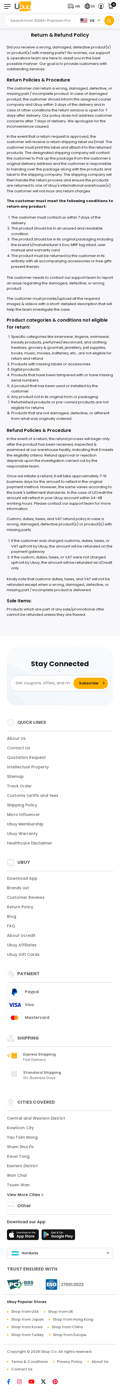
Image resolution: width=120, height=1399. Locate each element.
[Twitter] (46, 1382)
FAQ (11, 926)
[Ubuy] (23, 6)
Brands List (18, 888)
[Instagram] (22, 1382)
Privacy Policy (69, 1361)
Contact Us (18, 748)
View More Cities (24, 1194)
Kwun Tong (18, 1156)
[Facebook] (11, 1382)
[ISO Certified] (62, 1283)
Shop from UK (60, 1311)
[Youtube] (34, 1382)
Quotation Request (26, 757)
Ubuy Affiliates (22, 945)
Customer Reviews (26, 897)
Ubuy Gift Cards (23, 954)
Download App (22, 878)
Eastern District (22, 1166)
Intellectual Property (28, 767)
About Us (16, 738)
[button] (75, 6)
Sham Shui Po (20, 1147)
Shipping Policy (22, 805)
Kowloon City (20, 1128)
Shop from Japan (27, 1319)
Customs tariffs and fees (32, 795)
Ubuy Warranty (22, 833)
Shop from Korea (26, 1327)
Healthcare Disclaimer (29, 843)
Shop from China (67, 1327)
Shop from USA (25, 1311)
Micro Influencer (23, 814)
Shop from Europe (69, 1334)
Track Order (19, 786)
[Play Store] (58, 1236)
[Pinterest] (57, 1382)
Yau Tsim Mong (22, 1137)
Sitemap (15, 776)
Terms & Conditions (29, 1361)
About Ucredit (21, 935)
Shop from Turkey (27, 1334)
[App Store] (23, 1236)
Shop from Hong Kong (73, 1319)
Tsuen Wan (18, 1185)
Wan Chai (17, 1175)
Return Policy (20, 907)
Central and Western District (36, 1118)
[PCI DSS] (20, 1284)
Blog (11, 916)
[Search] (109, 20)
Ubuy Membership (25, 824)
